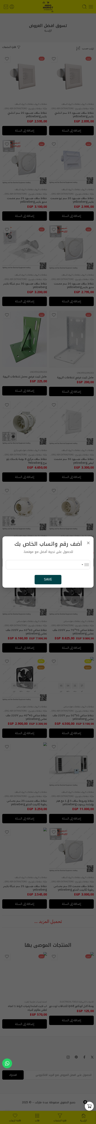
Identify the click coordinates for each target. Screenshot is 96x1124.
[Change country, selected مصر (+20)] (85, 564)
